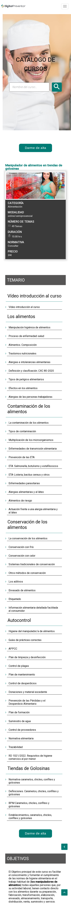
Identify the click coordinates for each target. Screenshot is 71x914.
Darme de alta (35, 148)
